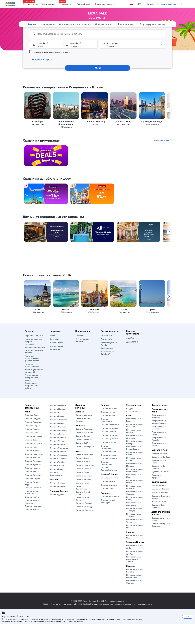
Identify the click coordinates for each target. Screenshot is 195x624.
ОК (188, 616)
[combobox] (100, 34)
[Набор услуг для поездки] (119, 4)
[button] (65, 4)
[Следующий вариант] (169, 231)
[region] (97, 111)
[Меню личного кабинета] (189, 4)
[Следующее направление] (169, 110)
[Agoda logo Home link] (10, 4)
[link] (46, 155)
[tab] (32, 24)
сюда (80, 621)
